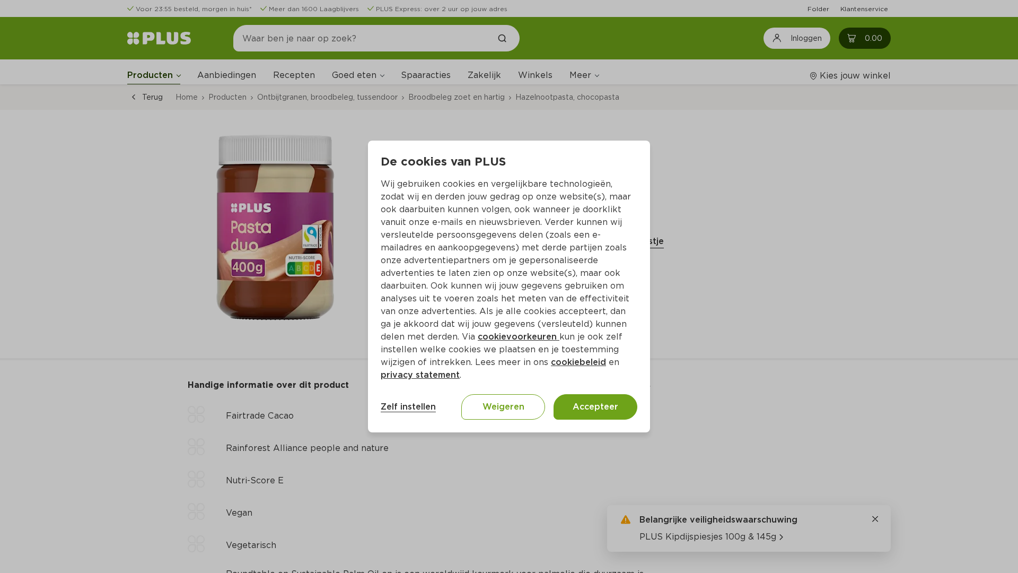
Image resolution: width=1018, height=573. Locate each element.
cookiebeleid (578, 362)
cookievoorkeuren (518, 337)
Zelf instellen (408, 407)
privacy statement (420, 375)
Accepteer (595, 407)
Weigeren (503, 407)
